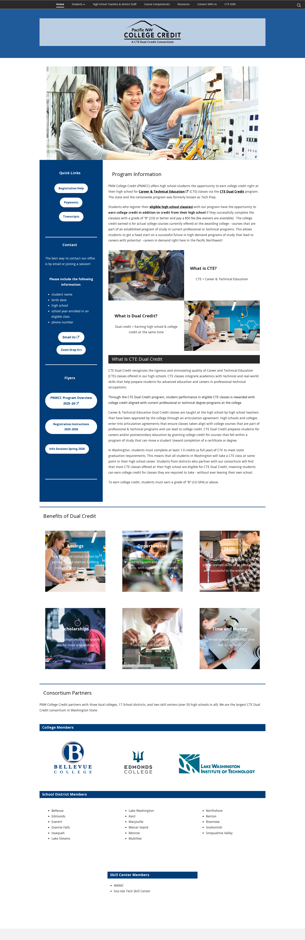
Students (77, 4)
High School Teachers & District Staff (114, 4)
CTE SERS (230, 4)
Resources (184, 4)
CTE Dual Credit (232, 191)
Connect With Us (207, 4)
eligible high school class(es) (171, 207)
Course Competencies (157, 4)
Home (60, 4)
